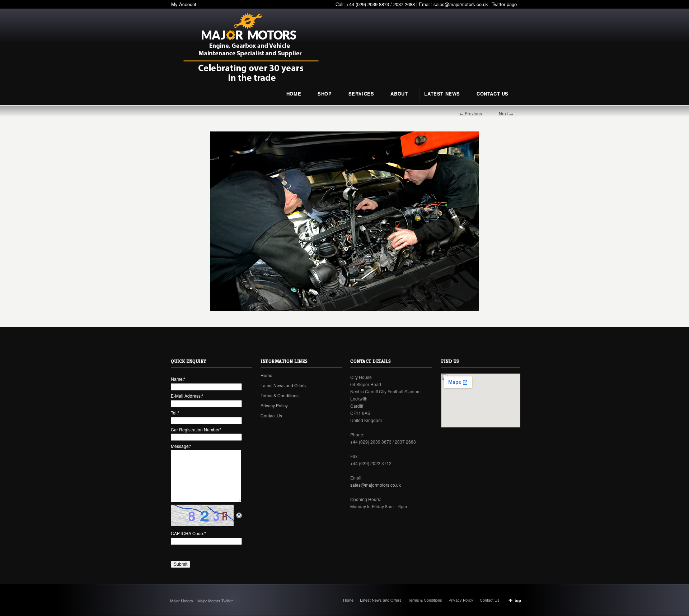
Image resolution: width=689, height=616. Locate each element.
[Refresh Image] (239, 515)
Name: (178, 379)
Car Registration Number (196, 429)
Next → (506, 113)
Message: (181, 446)
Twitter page (504, 4)
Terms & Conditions (280, 395)
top (518, 600)
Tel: (175, 412)
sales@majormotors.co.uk (460, 4)
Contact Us (271, 415)
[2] (344, 221)
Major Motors (182, 600)
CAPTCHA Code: (188, 533)
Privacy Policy (274, 405)
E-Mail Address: (187, 396)
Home (266, 375)
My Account (183, 4)
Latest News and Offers (283, 385)
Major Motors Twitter (215, 600)
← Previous (470, 113)
